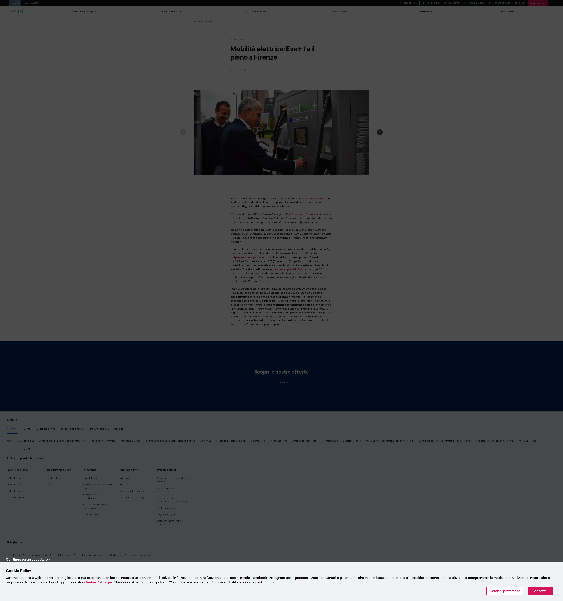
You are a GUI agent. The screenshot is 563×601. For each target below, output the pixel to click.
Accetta (540, 591)
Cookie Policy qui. (98, 582)
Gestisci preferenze (505, 591)
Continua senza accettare (27, 559)
